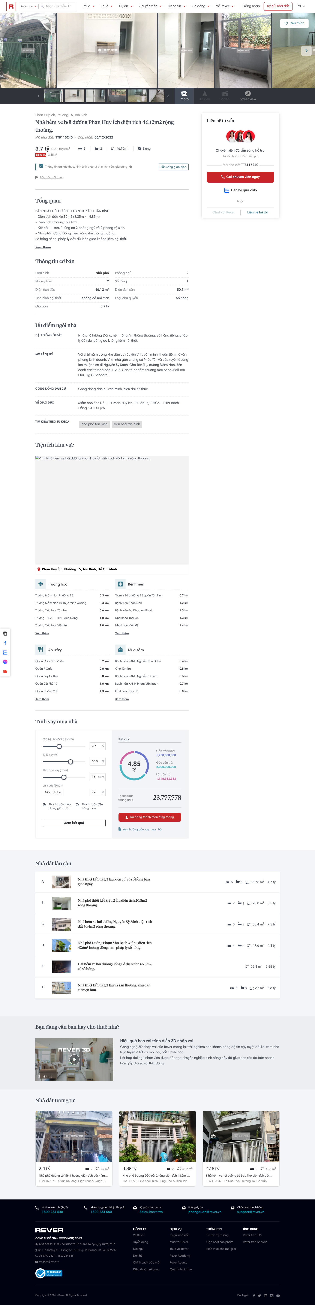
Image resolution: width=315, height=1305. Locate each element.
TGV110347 (214, 1181)
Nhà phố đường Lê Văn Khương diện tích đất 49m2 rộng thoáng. (72, 1176)
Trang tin (174, 6)
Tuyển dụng (140, 1242)
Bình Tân (181, 1181)
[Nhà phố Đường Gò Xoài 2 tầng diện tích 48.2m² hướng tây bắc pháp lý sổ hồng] (157, 1136)
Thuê (104, 6)
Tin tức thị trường (217, 1235)
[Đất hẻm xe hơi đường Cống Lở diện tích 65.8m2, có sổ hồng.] (61, 966)
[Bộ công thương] (48, 1274)
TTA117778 (130, 1181)
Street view (248, 99)
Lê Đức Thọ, (232, 1181)
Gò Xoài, (145, 1181)
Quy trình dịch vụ (181, 1269)
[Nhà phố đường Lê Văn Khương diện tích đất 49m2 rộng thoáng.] (74, 1136)
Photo (184, 99)
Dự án (123, 6)
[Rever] (82, 1230)
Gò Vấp (261, 1181)
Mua (87, 6)
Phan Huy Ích (45, 115)
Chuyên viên (148, 6)
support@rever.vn (250, 1212)
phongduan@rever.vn (204, 1212)
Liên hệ (137, 1255)
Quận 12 (100, 1181)
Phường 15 (65, 115)
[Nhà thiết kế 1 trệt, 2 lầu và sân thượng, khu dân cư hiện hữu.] (61, 988)
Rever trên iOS (252, 1235)
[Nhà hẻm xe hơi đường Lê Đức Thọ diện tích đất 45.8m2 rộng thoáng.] (241, 1136)
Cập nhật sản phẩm (219, 1242)
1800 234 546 (52, 1212)
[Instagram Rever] (271, 1296)
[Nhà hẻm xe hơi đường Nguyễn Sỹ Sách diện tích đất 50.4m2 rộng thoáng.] (61, 924)
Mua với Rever (179, 1242)
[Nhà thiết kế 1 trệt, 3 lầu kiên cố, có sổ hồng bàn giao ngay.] (61, 882)
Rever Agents (178, 1262)
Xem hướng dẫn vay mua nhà (142, 829)
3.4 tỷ (44, 1168)
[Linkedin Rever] (265, 1296)
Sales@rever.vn (151, 1212)
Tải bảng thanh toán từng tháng (151, 817)
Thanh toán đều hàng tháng (92, 806)
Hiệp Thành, (86, 1181)
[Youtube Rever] (278, 1296)
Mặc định (52, 792)
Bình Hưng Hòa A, (164, 1181)
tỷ (103, 746)
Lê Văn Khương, (67, 1181)
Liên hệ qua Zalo (244, 190)
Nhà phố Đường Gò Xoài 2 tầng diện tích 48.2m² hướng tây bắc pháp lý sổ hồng (155, 1176)
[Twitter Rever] (259, 1296)
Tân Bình (81, 115)
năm (101, 777)
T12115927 (46, 1181)
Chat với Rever (223, 213)
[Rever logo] (11, 6)
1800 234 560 (101, 1212)
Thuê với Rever (179, 1249)
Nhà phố (102, 273)
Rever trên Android (255, 1242)
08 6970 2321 (47, 1256)
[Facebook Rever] (254, 1296)
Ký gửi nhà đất (278, 6)
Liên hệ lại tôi (257, 213)
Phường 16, (248, 1181)
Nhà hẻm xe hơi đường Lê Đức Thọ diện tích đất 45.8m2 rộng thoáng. (237, 1176)
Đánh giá (242, 1295)
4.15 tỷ (213, 1168)
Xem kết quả (74, 823)
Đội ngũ (138, 1249)
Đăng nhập (251, 6)
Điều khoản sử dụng (146, 1269)
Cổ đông (198, 6)
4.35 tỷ (130, 1168)
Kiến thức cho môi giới (221, 1249)
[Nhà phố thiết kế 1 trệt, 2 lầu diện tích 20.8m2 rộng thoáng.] (61, 903)
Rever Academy (180, 1255)
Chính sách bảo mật (146, 1262)
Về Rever (222, 6)
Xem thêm (43, 247)
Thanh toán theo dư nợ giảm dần (60, 806)
